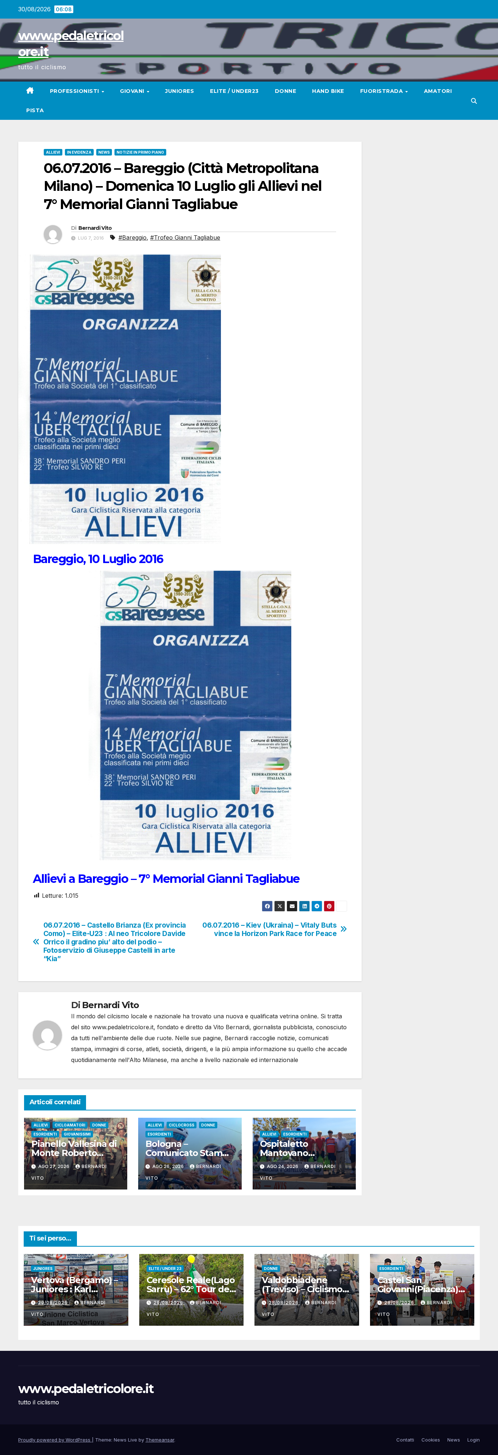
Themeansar (159, 1440)
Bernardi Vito (95, 228)
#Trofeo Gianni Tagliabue (185, 237)
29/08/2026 (53, 1302)
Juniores (179, 91)
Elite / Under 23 (165, 1268)
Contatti (405, 1440)
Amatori (438, 91)
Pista (35, 110)
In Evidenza (79, 152)
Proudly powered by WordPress (55, 1440)
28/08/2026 (284, 1302)
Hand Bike (328, 91)
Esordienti (45, 1134)
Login (473, 1440)
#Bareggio (132, 237)
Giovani (133, 91)
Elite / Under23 (234, 91)
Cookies (430, 1440)
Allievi (53, 152)
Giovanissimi (77, 1134)
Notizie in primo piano (140, 152)
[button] (474, 101)
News (104, 152)
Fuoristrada (382, 91)
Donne (285, 91)
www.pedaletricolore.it (86, 1388)
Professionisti (75, 91)
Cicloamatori (70, 1125)
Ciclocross (181, 1125)
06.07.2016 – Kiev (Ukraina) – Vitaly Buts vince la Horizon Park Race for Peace (269, 929)
